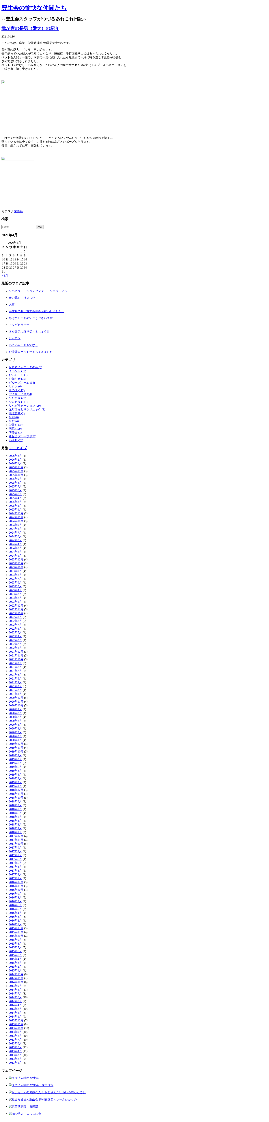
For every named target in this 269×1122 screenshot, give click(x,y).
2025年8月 (15, 482)
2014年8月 (15, 989)
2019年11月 (16, 747)
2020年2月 (15, 736)
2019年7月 (15, 763)
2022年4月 (15, 636)
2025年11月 (16, 471)
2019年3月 (15, 778)
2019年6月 (15, 766)
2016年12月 (16, 882)
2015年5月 (15, 955)
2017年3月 (15, 870)
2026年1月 (15, 463)
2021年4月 (15, 682)
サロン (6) (15, 386)
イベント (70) (17, 371)
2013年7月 (15, 1039)
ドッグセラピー (19, 324)
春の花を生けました (22, 297)
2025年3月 (15, 501)
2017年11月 (16, 839)
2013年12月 (16, 1020)
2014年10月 (16, 982)
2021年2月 (15, 690)
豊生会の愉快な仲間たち (34, 7)
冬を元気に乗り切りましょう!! (29, 331)
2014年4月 (15, 1005)
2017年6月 (15, 859)
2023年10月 (16, 567)
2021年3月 (15, 686)
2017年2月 (15, 874)
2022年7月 (15, 624)
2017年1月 (15, 878)
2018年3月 (15, 824)
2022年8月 (15, 620)
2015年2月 (15, 966)
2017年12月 (16, 836)
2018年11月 (16, 793)
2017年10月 (16, 843)
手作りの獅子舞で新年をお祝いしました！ (36, 311)
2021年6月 (15, 674)
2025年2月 (15, 505)
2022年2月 (15, 644)
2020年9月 (15, 709)
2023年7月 (15, 578)
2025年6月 (15, 490)
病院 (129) (15, 428)
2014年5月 (15, 1001)
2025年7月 (15, 486)
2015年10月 (16, 935)
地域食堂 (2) (17, 413)
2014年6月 (15, 997)
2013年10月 (16, 1028)
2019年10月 (16, 751)
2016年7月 (15, 901)
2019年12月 (16, 743)
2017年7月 (15, 855)
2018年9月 (15, 801)
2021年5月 (15, 678)
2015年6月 (15, 951)
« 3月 (4, 275)
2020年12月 (16, 697)
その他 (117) (17, 390)
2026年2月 (15, 459)
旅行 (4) (14, 421)
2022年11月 (16, 609)
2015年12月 (16, 928)
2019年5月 (15, 770)
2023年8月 (15, 574)
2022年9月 (15, 617)
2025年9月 (15, 478)
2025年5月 (15, 494)
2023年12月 (16, 559)
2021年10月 (16, 659)
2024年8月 (15, 528)
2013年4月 (15, 1051)
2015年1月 (15, 970)
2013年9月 (15, 1031)
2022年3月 (15, 640)
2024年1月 (15, 555)
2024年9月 (15, 524)
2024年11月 (16, 517)
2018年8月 (15, 805)
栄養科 (18, 211)
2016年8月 (15, 897)
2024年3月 (15, 547)
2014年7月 (15, 993)
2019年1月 (15, 786)
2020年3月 (15, 732)
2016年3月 (15, 916)
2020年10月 (16, 705)
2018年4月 (15, 820)
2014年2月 (15, 1012)
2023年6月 (15, 582)
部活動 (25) (16, 440)
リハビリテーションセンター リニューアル (38, 290)
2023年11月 (16, 563)
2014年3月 (15, 1008)
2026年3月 (15, 455)
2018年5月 (15, 816)
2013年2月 (15, 1058)
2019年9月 (15, 755)
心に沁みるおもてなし (23, 345)
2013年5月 (15, 1047)
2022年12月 (16, 605)
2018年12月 (16, 789)
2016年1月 (15, 924)
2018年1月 (15, 832)
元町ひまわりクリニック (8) (27, 409)
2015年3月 (15, 962)
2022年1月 (15, 647)
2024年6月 (15, 536)
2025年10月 (16, 474)
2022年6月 (15, 628)
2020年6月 (15, 720)
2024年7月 (15, 532)
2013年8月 (15, 1035)
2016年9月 (15, 893)
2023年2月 (15, 597)
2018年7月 (15, 809)
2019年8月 (15, 759)
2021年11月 (16, 655)
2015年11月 (16, 932)
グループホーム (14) (22, 382)
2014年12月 (16, 974)
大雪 (12, 304)
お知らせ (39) (17, 378)
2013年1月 (15, 1062)
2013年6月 (15, 1043)
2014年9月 (15, 985)
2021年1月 (15, 693)
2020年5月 (15, 724)
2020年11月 (16, 701)
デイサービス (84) (20, 394)
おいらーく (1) (18, 374)
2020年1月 (15, 740)
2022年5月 (15, 632)
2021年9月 (15, 663)
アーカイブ (18, 448)
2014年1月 (15, 1016)
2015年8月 (15, 943)
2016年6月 (15, 905)
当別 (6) (14, 417)
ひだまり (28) (17, 397)
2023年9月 (15, 571)
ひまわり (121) (18, 401)
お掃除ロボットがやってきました (31, 351)
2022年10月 (16, 613)
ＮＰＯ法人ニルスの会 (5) (25, 367)
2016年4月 (15, 912)
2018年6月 (15, 813)
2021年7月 (15, 670)
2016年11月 (16, 886)
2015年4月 (15, 958)
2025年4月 (15, 498)
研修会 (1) (15, 432)
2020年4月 (15, 728)
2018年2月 (15, 828)
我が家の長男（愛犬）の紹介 (30, 28)
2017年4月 (15, 866)
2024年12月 (16, 513)
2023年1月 (15, 601)
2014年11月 (16, 978)
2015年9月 (15, 939)
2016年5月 (15, 909)
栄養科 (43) (16, 424)
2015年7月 (15, 947)
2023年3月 (15, 594)
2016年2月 (15, 920)
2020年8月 (15, 713)
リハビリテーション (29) (25, 405)
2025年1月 (15, 509)
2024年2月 (15, 551)
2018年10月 (16, 797)
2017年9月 (15, 847)
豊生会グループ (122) (22, 436)
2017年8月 (15, 851)
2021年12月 (16, 651)
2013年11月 (16, 1024)
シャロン (14, 338)
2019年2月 (15, 782)
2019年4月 (15, 774)
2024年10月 (16, 521)
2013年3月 (15, 1055)
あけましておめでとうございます (31, 318)
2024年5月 (15, 540)
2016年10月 (16, 889)
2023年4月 (15, 590)
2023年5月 (15, 586)
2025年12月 (16, 467)
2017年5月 (15, 862)
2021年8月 (15, 667)
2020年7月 (15, 716)
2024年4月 (15, 544)
